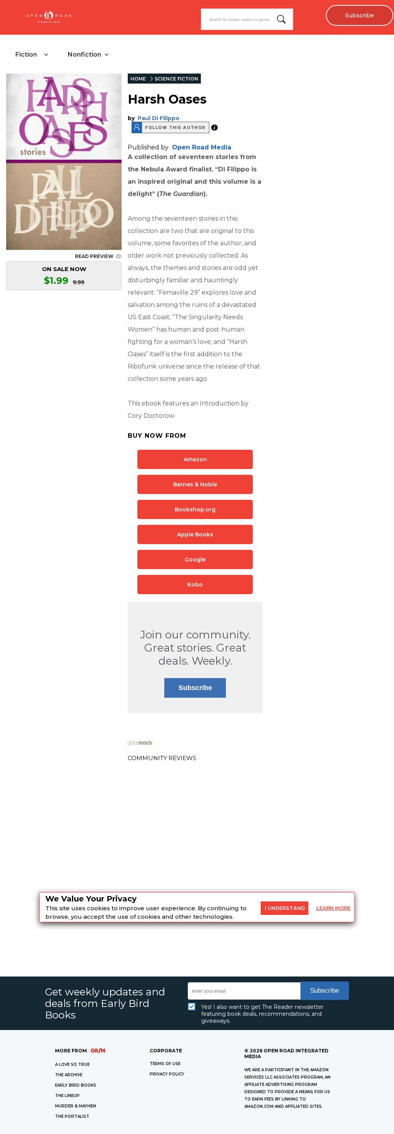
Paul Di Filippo (158, 118)
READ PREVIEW (94, 256)
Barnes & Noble (195, 484)
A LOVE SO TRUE (72, 1064)
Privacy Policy (167, 1074)
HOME (138, 79)
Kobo (195, 584)
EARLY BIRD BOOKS (75, 1085)
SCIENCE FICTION (176, 79)
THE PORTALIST (72, 1116)
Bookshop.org (195, 509)
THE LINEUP (67, 1095)
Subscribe (359, 15)
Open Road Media (201, 147)
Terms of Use (165, 1063)
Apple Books (195, 534)
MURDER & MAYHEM (75, 1106)
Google (195, 559)
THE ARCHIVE (68, 1074)
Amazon (195, 459)
